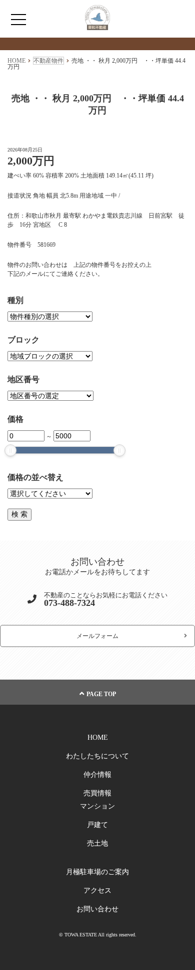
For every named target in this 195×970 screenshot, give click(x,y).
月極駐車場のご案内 (97, 872)
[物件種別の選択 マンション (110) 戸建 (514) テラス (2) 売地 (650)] (50, 316)
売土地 (97, 843)
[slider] (10, 450)
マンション (97, 806)
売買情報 (98, 793)
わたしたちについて (97, 756)
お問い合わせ (97, 909)
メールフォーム (97, 635)
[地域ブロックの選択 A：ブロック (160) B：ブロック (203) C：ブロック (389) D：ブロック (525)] (50, 356)
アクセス (98, 890)
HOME (98, 737)
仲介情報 (98, 774)
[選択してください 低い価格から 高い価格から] (50, 494)
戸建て (97, 825)
